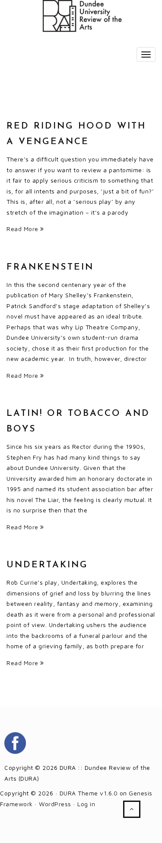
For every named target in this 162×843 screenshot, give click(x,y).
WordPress (55, 804)
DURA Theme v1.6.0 (89, 793)
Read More (23, 228)
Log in (86, 804)
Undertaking (47, 565)
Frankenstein (50, 267)
